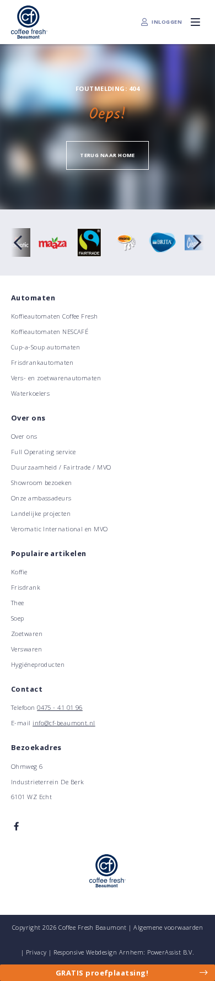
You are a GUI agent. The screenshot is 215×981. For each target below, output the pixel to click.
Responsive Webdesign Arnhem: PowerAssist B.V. (123, 952)
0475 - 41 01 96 (60, 707)
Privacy (36, 952)
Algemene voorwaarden (168, 927)
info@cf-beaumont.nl (64, 723)
